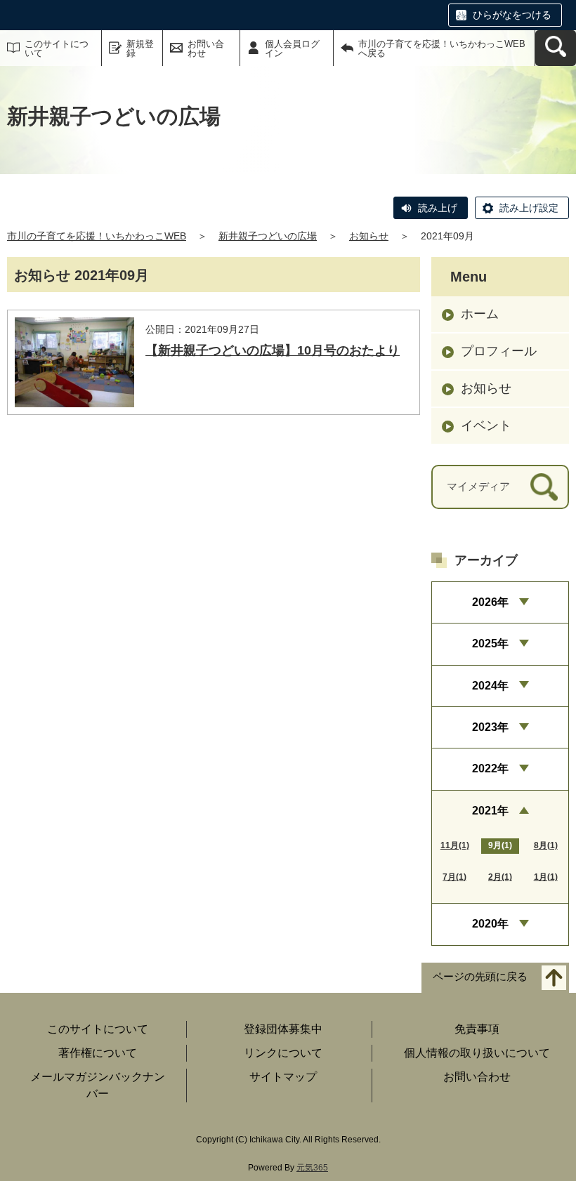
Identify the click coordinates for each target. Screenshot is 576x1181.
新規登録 (140, 48)
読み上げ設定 (528, 207)
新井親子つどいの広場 (267, 236)
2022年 (490, 768)
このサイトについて (57, 48)
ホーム (480, 314)
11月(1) (454, 845)
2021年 (490, 811)
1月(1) (546, 877)
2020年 (490, 924)
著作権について (97, 1053)
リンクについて (283, 1053)
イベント (486, 425)
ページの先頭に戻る (480, 976)
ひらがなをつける (512, 14)
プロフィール (499, 351)
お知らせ (368, 236)
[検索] (544, 487)
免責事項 (476, 1029)
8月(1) (546, 845)
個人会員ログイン (292, 48)
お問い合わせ (206, 48)
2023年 (490, 727)
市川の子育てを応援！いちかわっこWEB (96, 236)
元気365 (312, 1168)
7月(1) (454, 877)
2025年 (490, 643)
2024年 (490, 686)
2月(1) (500, 877)
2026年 (490, 602)
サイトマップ (283, 1077)
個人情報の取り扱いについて (477, 1053)
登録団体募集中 (283, 1029)
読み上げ (437, 207)
